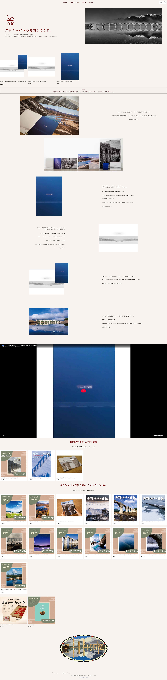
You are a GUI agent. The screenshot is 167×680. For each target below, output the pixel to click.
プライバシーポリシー (55, 672)
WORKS (71, 2)
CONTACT (91, 2)
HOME (65, 2)
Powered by (82, 677)
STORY (78, 2)
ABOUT (84, 2)
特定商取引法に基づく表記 (66, 672)
